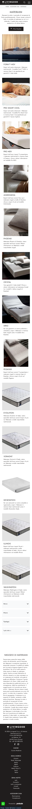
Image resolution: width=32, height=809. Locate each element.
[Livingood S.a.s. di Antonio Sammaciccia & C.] (16, 727)
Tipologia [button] (6, 622)
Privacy (2, 808)
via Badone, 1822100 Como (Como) (16, 738)
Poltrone (16, 766)
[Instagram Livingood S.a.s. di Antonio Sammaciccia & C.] (17, 744)
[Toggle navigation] (29, 2)
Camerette (16, 788)
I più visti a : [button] (7, 630)
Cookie (7, 808)
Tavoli (16, 770)
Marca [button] (5, 604)
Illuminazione (16, 796)
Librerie (16, 758)
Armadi (16, 786)
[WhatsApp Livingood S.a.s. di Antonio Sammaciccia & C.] (3, 803)
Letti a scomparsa (16, 784)
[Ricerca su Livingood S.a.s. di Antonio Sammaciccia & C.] (24, 2)
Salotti (16, 764)
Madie (16, 762)
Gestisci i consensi (16, 808)
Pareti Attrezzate (16, 760)
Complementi (16, 798)
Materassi (23, 6)
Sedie (16, 772)
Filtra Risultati (16, 29)
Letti (16, 780)
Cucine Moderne (16, 751)
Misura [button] (5, 613)
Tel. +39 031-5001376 (16, 741)
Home (7, 6)
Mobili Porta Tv (16, 768)
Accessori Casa (14, 6)
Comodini (16, 782)
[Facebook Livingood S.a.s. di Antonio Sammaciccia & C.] (14, 744)
